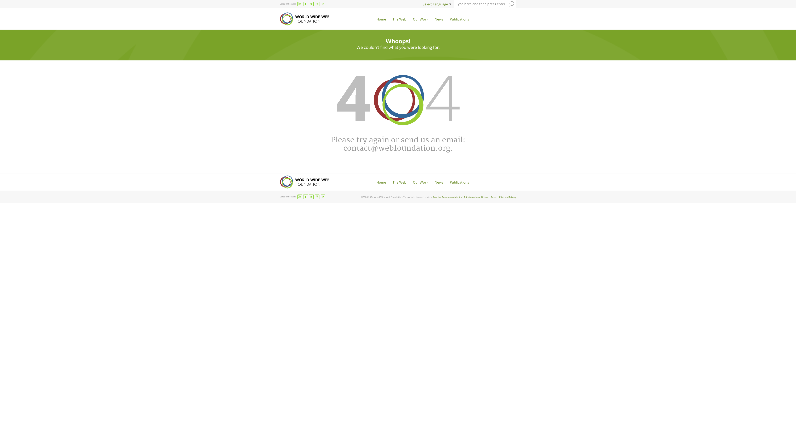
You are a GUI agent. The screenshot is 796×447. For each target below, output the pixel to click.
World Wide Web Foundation (304, 18)
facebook (305, 4)
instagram (317, 4)
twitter (311, 4)
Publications (459, 19)
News (439, 19)
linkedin (323, 4)
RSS (299, 4)
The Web (399, 19)
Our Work (420, 19)
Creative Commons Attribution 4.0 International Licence (461, 197)
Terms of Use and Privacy (503, 197)
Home (381, 19)
